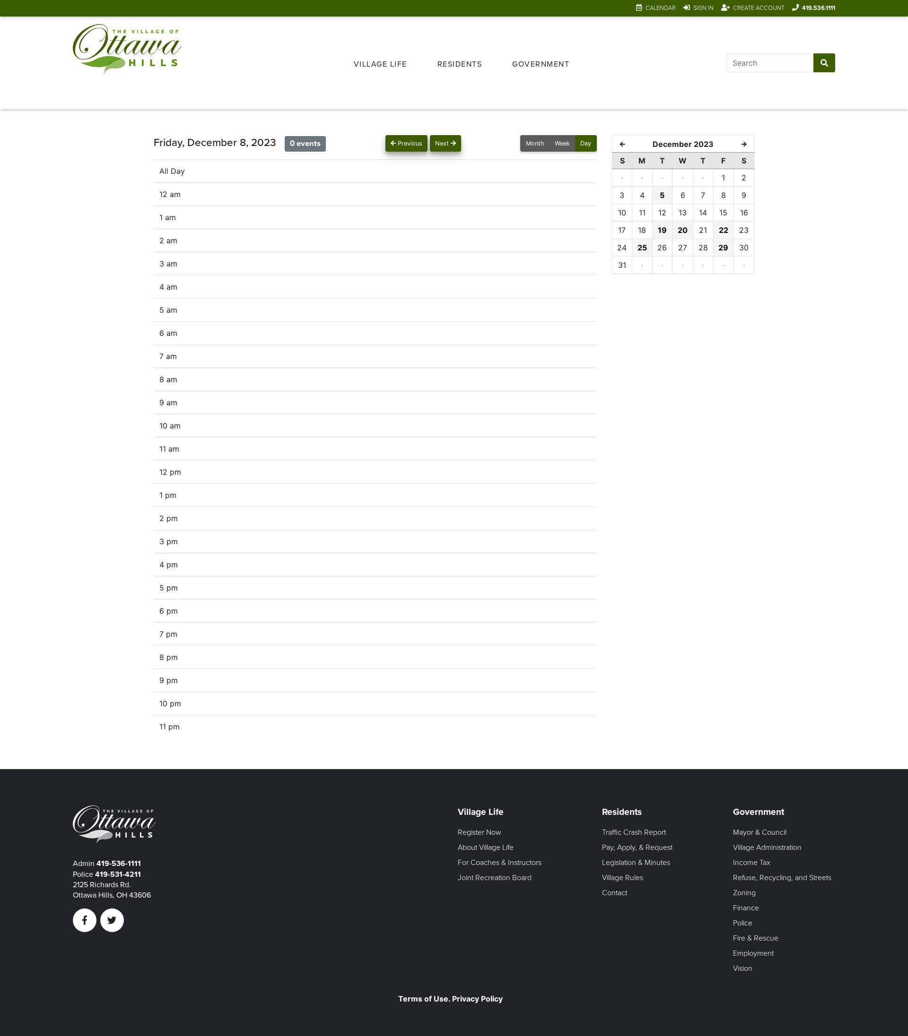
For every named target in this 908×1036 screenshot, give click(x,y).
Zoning (744, 893)
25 (642, 247)
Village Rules (622, 877)
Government (540, 64)
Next (443, 143)
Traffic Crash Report (634, 832)
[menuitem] (380, 63)
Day (585, 143)
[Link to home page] (127, 63)
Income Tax (751, 862)
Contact (614, 893)
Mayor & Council (759, 832)
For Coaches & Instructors (499, 862)
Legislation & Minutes (636, 862)
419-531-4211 (118, 874)
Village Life (380, 64)
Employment (753, 953)
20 (683, 230)
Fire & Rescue (755, 938)
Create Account (759, 8)
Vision (742, 968)
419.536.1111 (818, 8)
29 (723, 247)
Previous (409, 143)
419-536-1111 (118, 863)
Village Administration (767, 847)
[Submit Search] (824, 62)
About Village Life (486, 847)
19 (662, 230)
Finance (746, 908)
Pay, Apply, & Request (637, 847)
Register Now (479, 832)
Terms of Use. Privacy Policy (450, 998)
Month (535, 143)
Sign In (703, 8)
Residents (459, 64)
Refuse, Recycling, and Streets (782, 877)
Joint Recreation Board (495, 877)
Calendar (661, 8)
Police (742, 923)
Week (562, 143)
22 (723, 230)
